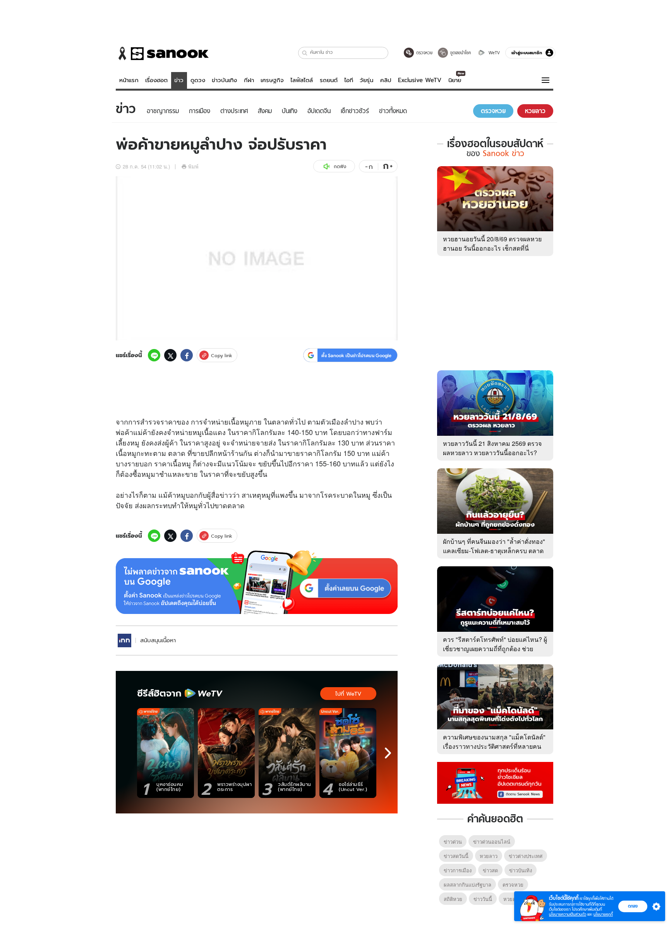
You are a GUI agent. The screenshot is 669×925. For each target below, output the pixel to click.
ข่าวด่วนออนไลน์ (491, 841)
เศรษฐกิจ (272, 80)
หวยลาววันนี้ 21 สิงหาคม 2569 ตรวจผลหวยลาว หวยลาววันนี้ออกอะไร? (492, 448)
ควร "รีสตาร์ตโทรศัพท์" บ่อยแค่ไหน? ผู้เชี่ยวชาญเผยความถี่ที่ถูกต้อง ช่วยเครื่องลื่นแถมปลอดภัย (495, 648)
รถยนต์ (329, 80)
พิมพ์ (193, 166)
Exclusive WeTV (419, 80)
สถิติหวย (453, 899)
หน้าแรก (129, 80)
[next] (388, 753)
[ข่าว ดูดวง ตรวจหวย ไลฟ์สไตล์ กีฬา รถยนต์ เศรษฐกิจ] (162, 53)
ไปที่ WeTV (348, 694)
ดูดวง (197, 80)
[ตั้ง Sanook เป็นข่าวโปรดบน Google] (257, 582)
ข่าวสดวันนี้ (456, 856)
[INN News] (124, 640)
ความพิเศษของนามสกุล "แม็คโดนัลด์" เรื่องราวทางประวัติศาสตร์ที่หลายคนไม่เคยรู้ (494, 746)
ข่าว (179, 80)
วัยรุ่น (366, 80)
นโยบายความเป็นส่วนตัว (567, 914)
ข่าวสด (490, 870)
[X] (170, 355)
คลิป (385, 80)
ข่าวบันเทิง (224, 80)
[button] (305, 52)
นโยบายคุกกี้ (603, 914)
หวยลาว (488, 856)
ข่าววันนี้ (482, 899)
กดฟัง (340, 166)
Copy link (221, 355)
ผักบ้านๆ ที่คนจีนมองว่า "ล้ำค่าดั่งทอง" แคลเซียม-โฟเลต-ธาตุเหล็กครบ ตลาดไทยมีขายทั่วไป (494, 550)
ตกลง (633, 906)
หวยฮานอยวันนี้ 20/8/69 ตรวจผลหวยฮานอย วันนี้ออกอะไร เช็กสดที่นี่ (492, 243)
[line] (154, 355)
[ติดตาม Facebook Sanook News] (495, 782)
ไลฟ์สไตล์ (301, 80)
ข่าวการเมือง (458, 870)
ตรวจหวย (513, 884)
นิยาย (454, 80)
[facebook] (186, 355)
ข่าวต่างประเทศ (525, 856)
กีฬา (249, 80)
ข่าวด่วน (453, 841)
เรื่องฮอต (156, 80)
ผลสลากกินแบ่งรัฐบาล (467, 884)
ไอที (348, 80)
